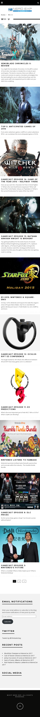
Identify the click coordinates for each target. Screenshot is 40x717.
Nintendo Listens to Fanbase (19, 460)
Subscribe (7, 622)
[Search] (38, 2)
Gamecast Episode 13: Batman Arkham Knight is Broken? (19, 237)
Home (3, 15)
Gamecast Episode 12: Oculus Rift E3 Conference (18, 355)
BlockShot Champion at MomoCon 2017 (18, 653)
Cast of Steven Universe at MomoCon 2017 (19, 656)
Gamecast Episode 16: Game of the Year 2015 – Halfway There (19, 180)
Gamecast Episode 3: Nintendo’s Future (13, 566)
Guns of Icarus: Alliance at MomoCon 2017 (19, 660)
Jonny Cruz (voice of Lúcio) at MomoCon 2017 (20, 658)
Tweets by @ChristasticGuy (11, 638)
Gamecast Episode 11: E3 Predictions (15, 408)
